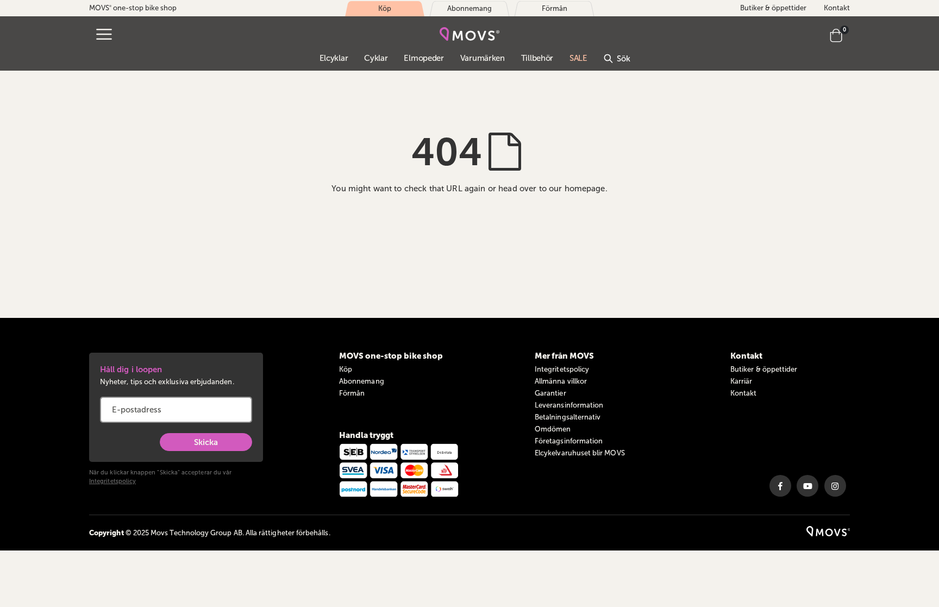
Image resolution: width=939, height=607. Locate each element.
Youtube (807, 486)
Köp (345, 369)
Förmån (352, 393)
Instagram (835, 486)
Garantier (550, 393)
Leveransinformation (569, 405)
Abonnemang (361, 381)
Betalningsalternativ (567, 417)
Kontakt (837, 8)
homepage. (586, 188)
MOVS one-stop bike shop (133, 8)
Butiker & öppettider (773, 8)
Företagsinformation (569, 441)
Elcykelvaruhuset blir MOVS (580, 453)
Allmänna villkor (561, 381)
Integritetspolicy (112, 481)
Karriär (741, 381)
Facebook (780, 486)
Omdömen (553, 429)
